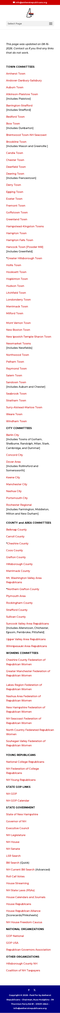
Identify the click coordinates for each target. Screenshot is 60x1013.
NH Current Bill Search (20, 869)
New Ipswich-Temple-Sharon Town (28, 336)
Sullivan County (16, 616)
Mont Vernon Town (18, 322)
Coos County (14, 550)
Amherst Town (15, 73)
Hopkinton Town (17, 278)
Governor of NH (16, 821)
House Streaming (17, 883)
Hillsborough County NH (21, 963)
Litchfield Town (16, 292)
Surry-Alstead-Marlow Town (24, 407)
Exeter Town (14, 198)
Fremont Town (15, 205)
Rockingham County (19, 602)
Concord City (14, 454)
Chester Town (15, 160)
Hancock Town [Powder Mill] (24, 247)
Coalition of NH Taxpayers (23, 970)
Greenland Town (16, 219)
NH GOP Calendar (17, 800)
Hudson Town (15, 285)
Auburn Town (14, 87)
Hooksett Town (16, 272)
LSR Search (13, 855)
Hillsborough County (19, 564)
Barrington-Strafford (19, 105)
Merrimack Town (17, 306)
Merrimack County (18, 570)
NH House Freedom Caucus (24, 922)
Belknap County (16, 529)
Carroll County (15, 536)
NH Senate (13, 848)
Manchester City (16, 484)
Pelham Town (15, 361)
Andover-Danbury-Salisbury (24, 80)
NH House (12, 842)
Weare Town (14, 414)
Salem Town (14, 375)
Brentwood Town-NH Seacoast (26, 134)
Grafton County (16, 557)
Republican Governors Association (28, 949)
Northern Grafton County (23, 589)
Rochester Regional (19, 504)
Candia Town (14, 152)
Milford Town (14, 313)
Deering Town (15, 173)
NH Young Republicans (21, 779)
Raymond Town (16, 368)
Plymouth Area (16, 596)
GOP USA (12, 942)
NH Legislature (15, 835)
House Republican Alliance (23, 910)
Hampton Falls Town (19, 240)
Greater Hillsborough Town (24, 258)
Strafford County (17, 609)
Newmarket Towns (18, 343)
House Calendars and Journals (25, 897)
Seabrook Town (16, 393)
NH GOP (11, 793)
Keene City (13, 477)
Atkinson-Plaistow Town (22, 94)
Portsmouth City (17, 498)
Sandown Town (16, 382)
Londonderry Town (18, 299)
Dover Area (13, 461)
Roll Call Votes (15, 876)
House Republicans (18, 904)
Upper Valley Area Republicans (26, 639)
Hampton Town (16, 233)
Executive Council (17, 828)
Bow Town (13, 123)
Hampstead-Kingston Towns (25, 226)
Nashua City (14, 491)
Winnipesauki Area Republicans (26, 646)
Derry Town (13, 184)
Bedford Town (15, 116)
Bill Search (12, 862)
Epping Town (14, 191)
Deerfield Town (16, 166)
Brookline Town (16, 141)
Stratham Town (16, 400)
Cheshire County (17, 543)
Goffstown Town (17, 212)
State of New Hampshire (22, 814)
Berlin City (12, 435)
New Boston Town (18, 329)
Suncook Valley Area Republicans (27, 623)
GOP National (15, 936)
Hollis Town (13, 265)
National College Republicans (25, 761)
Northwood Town (17, 354)
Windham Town (16, 421)
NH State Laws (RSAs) (20, 890)
